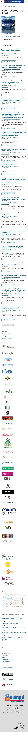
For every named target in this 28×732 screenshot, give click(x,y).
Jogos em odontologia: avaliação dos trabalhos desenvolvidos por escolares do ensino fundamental (13, 50)
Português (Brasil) (8, 333)
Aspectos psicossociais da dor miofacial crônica (13, 275)
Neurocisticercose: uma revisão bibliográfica (12, 263)
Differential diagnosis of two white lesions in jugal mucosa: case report (13, 628)
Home (2, 5)
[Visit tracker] (2, 647)
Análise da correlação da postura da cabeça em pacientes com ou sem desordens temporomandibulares (13, 82)
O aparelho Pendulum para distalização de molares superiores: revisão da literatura (12, 247)
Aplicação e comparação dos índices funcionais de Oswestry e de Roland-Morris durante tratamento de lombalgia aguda (13, 134)
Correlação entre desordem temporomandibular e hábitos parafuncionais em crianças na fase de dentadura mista (13, 179)
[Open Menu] (1, 1)
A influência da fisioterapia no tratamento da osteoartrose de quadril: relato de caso (13, 66)
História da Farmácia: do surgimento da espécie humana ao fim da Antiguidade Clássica (12, 618)
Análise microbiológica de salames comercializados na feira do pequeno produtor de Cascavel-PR (13, 199)
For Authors (5, 657)
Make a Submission (8, 325)
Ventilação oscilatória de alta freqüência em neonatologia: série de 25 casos (12, 307)
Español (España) (8, 338)
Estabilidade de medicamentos (10, 623)
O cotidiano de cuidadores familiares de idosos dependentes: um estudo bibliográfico (13, 99)
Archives (8, 5)
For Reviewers (5, 659)
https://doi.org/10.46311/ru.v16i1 (12, 36)
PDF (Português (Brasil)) (9, 61)
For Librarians (5, 661)
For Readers (5, 655)
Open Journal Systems (7, 667)
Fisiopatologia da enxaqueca (8, 164)
